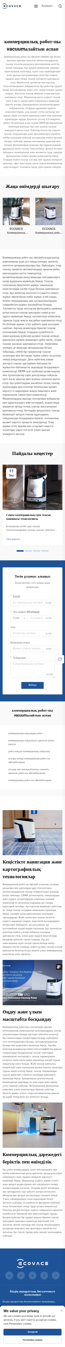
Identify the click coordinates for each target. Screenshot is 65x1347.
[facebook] (21, 1275)
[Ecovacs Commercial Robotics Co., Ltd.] (13, 6)
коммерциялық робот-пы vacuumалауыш (29, 780)
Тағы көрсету (13, 539)
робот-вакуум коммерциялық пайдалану (29, 751)
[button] (20, 551)
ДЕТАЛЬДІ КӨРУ (16, 211)
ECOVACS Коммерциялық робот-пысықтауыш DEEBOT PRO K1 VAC (48, 231)
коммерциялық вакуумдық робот (25, 733)
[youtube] (32, 1275)
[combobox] (19, 618)
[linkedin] (9, 1275)
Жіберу (32, 685)
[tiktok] (44, 1275)
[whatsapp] (56, 1275)
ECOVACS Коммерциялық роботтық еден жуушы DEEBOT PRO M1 (16, 231)
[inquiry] (60, 659)
